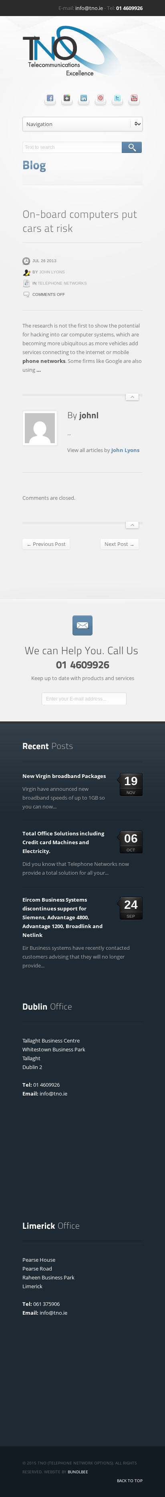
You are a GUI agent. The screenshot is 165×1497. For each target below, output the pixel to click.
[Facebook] (50, 98)
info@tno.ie (89, 8)
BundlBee (78, 1472)
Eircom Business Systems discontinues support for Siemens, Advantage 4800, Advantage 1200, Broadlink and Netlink (62, 917)
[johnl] (89, 415)
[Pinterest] (100, 98)
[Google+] (67, 98)
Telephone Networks (62, 283)
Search (132, 147)
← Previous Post (46, 544)
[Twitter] (117, 98)
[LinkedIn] (83, 98)
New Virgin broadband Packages (64, 776)
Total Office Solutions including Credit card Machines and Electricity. (63, 842)
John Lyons (52, 272)
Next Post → (120, 544)
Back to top (130, 1480)
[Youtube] (134, 98)
